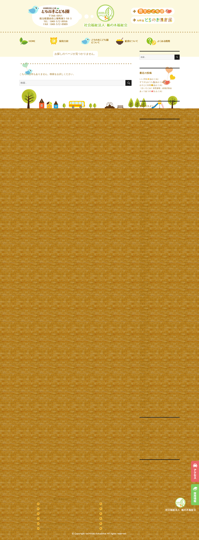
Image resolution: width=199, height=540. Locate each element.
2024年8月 (144, 203)
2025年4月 (144, 179)
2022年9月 (144, 273)
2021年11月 (144, 304)
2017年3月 (144, 389)
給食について (46, 514)
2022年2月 (144, 295)
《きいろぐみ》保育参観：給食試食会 (156, 88)
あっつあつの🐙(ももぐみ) (151, 91)
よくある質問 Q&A (48, 509)
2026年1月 (144, 151)
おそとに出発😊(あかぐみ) (151, 85)
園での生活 (107, 509)
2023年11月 (144, 231)
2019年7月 (144, 371)
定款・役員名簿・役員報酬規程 (53, 524)
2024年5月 (144, 212)
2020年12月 (144, 337)
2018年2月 (144, 380)
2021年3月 (144, 328)
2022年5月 (144, 285)
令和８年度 (144, 440)
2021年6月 (144, 319)
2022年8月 (144, 276)
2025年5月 (144, 176)
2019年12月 (144, 362)
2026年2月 (144, 148)
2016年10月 (144, 404)
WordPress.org (146, 480)
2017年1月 (144, 395)
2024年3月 (144, 218)
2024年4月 (144, 215)
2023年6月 (144, 246)
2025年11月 (144, 157)
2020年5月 (144, 352)
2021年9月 (144, 310)
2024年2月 (144, 221)
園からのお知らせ (110, 514)
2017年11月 (144, 386)
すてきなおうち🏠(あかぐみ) (152, 82)
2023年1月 (144, 261)
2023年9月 (144, 237)
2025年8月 (144, 166)
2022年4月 (144, 288)
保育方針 (44, 504)
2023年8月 (144, 240)
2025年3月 (144, 182)
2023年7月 (144, 243)
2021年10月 (144, 307)
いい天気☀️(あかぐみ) (149, 79)
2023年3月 (144, 255)
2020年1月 (144, 359)
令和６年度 (144, 434)
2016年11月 (144, 401)
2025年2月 (144, 185)
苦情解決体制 (46, 529)
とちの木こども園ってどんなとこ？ (118, 504)
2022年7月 (144, 279)
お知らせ (143, 428)
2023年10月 (144, 234)
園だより (143, 447)
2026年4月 (144, 142)
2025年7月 (144, 170)
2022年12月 (144, 264)
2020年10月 (144, 343)
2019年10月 (144, 365)
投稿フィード (145, 474)
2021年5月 (144, 322)
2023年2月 (144, 258)
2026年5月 (144, 139)
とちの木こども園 (147, 431)
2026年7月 (144, 133)
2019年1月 (144, 377)
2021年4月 (144, 325)
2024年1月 (144, 224)
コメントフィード (147, 477)
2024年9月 (144, 200)
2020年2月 (144, 355)
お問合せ (107, 529)
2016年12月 (144, 398)
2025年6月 (144, 173)
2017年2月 (144, 392)
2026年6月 (144, 136)
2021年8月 (144, 313)
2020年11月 (144, 340)
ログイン (143, 470)
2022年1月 (144, 298)
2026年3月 (144, 145)
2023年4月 (144, 252)
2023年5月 (144, 249)
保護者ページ (108, 524)
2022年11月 (144, 267)
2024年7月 (144, 206)
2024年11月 (144, 194)
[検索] (177, 57)
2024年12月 (144, 191)
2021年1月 (144, 334)
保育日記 (143, 443)
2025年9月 (144, 163)
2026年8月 (144, 130)
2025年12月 (144, 154)
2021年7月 (144, 316)
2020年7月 (144, 349)
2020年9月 (144, 346)
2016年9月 (144, 407)
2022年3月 (144, 291)
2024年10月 (144, 197)
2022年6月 (144, 282)
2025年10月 (144, 160)
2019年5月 (144, 374)
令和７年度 (144, 437)
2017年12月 (144, 383)
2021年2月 (144, 331)
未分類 (142, 450)
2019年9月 (144, 368)
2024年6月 (144, 209)
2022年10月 (144, 270)
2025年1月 (144, 188)
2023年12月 (144, 227)
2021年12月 (144, 301)
